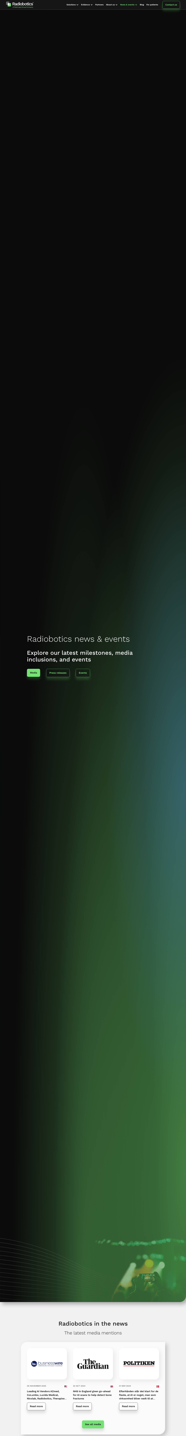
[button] (72, 5)
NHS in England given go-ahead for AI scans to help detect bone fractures (92, 1395)
